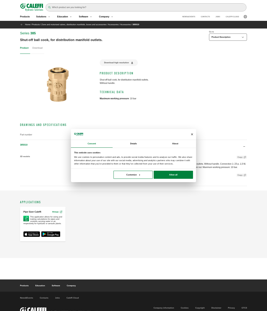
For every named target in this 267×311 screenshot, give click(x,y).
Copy (240, 157)
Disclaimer (216, 308)
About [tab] (175, 143)
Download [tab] (37, 48)
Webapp (55, 212)
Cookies (185, 308)
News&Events (188, 17)
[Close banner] (192, 134)
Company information (164, 308)
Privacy (231, 308)
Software (56, 285)
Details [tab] (133, 143)
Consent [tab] (92, 143)
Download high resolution (116, 62)
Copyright (200, 308)
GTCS (244, 308)
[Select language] (245, 17)
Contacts (205, 17)
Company (71, 285)
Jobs (218, 17)
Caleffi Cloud (232, 17)
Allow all (173, 175)
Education (40, 285)
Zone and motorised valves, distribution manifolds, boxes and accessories (73, 24)
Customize (131, 175)
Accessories (113, 24)
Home (27, 24)
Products (25, 16)
